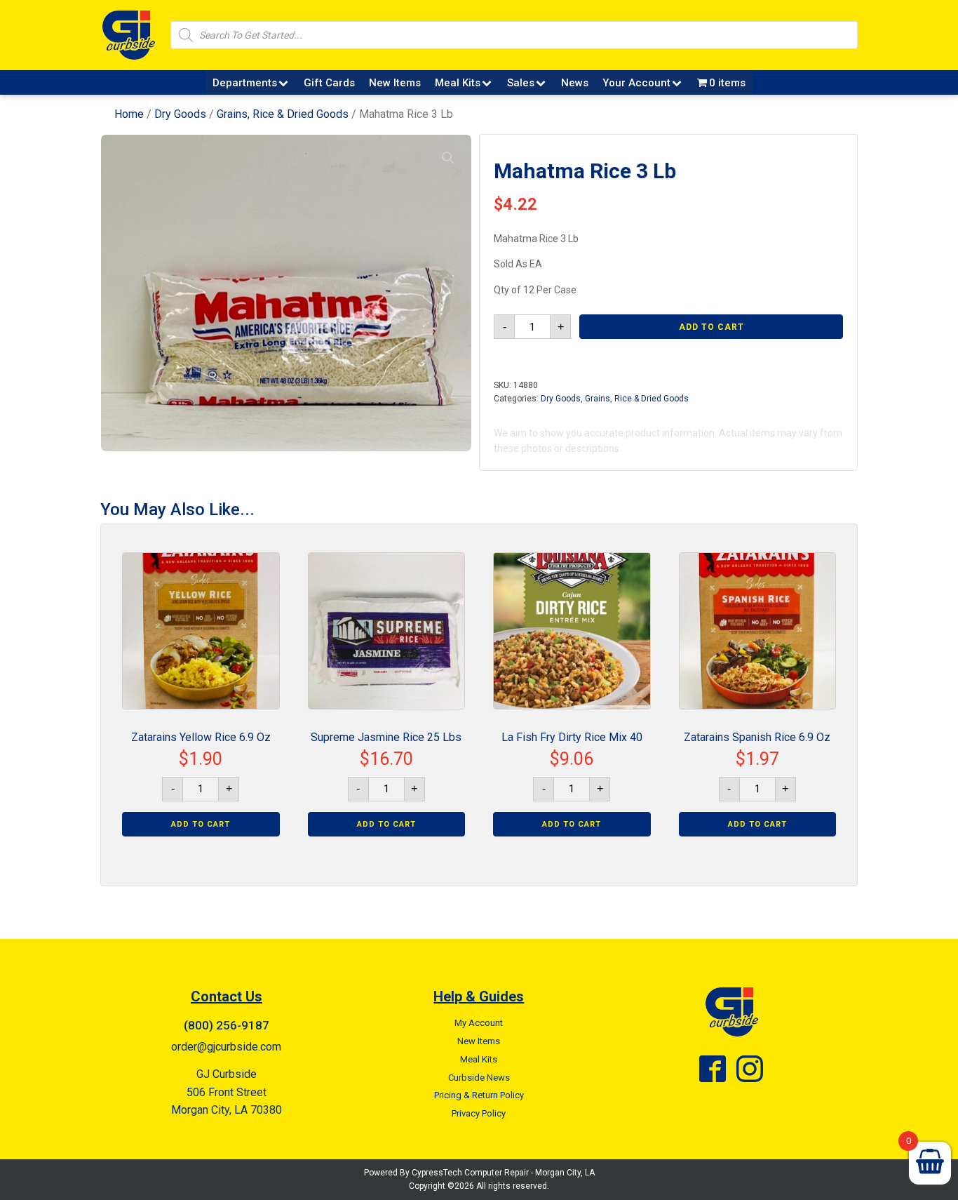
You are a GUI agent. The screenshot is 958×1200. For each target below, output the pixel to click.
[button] (448, 158)
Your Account (636, 82)
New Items (395, 82)
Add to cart (711, 327)
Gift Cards (329, 82)
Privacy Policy (479, 1113)
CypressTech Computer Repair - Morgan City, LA (503, 1173)
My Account (478, 1023)
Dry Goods (180, 114)
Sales (520, 82)
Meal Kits (457, 82)
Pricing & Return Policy (479, 1095)
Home (129, 114)
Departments (244, 82)
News (574, 82)
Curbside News (479, 1077)
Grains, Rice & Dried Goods (283, 114)
